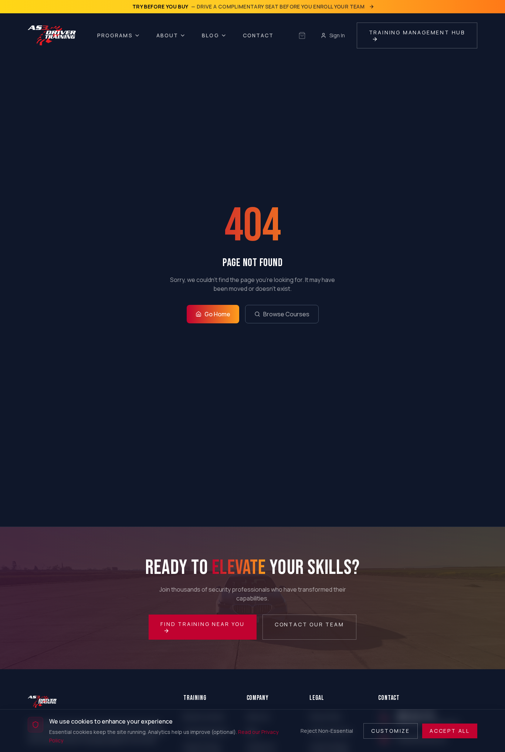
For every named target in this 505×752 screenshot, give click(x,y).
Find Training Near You (202, 623)
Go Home (217, 314)
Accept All (450, 730)
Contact (258, 35)
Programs (115, 35)
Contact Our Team (309, 624)
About (167, 35)
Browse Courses (286, 314)
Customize (390, 730)
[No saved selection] (302, 35)
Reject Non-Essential (327, 730)
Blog (210, 35)
